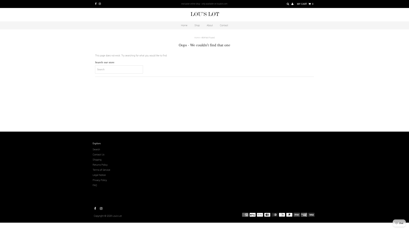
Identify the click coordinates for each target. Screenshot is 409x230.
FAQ (95, 185)
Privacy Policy (100, 180)
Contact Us (98, 154)
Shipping (97, 159)
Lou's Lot (117, 216)
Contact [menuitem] (224, 25)
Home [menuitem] (184, 25)
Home (197, 37)
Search (96, 149)
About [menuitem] (210, 25)
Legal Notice (99, 175)
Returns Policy (100, 164)
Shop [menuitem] (197, 25)
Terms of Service (101, 170)
